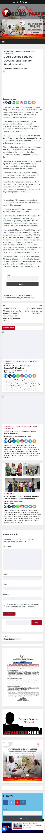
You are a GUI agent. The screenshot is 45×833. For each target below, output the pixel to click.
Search (36, 623)
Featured (19, 51)
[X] (9, 102)
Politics (32, 51)
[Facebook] (18, 2)
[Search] (41, 41)
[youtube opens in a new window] (17, 802)
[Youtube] (26, 2)
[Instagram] (21, 102)
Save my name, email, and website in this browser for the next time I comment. (22, 605)
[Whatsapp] (17, 102)
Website (6, 594)
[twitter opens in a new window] (11, 802)
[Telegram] (30, 102)
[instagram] (20, 2)
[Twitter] (23, 2)
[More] (34, 102)
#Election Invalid (27, 298)
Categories (7, 636)
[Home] (29, 2)
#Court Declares (16, 295)
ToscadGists (8, 53)
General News (9, 51)
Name (6, 574)
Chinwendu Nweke (11, 68)
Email (8, 275)
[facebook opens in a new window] (5, 802)
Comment (7, 546)
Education (8, 361)
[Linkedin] (31, 2)
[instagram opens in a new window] (23, 802)
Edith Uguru (9, 501)
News (26, 51)
